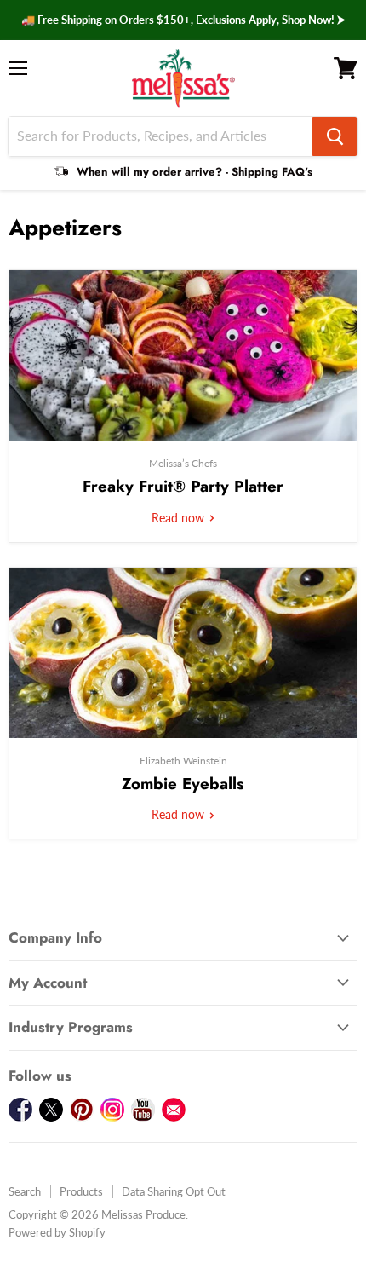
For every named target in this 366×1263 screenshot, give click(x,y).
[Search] (334, 136)
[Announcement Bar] (183, 20)
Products (81, 1191)
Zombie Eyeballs (183, 783)
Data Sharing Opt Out (174, 1191)
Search (25, 1191)
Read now (180, 517)
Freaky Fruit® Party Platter (183, 486)
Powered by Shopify (57, 1232)
